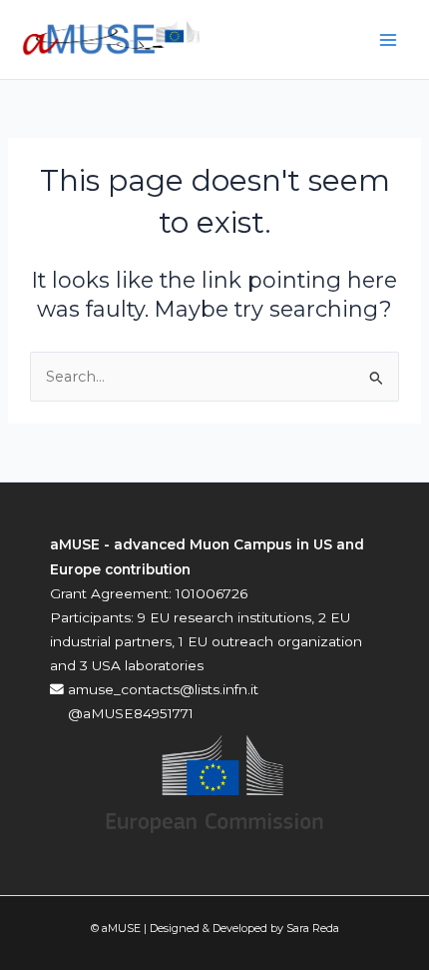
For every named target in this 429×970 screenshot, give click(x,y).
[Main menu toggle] (388, 40)
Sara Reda (312, 928)
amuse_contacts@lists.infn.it (161, 689)
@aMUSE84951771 (129, 713)
